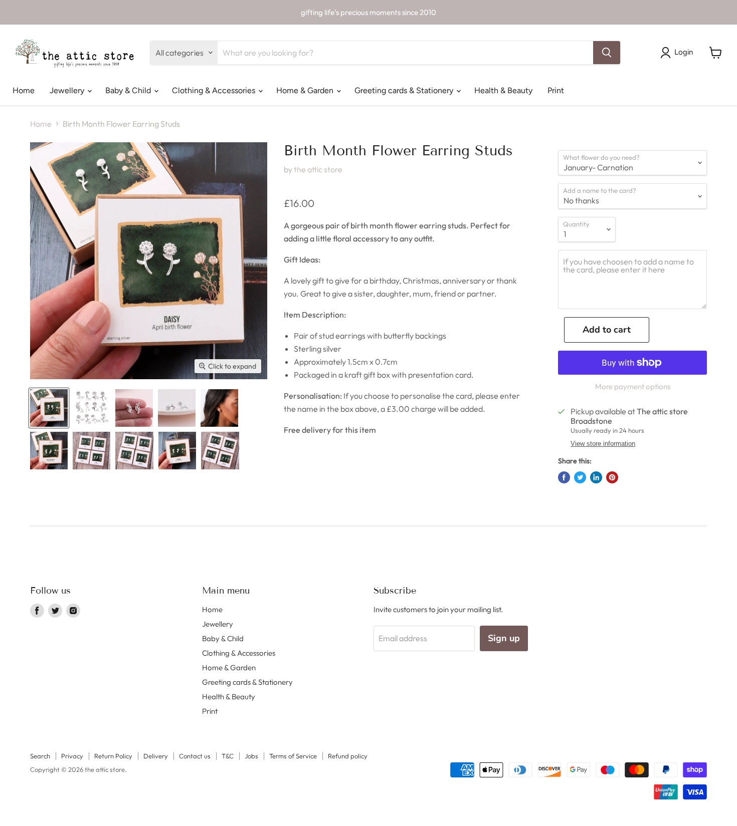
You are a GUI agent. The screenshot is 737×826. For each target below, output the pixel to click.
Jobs (251, 756)
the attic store (318, 169)
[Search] (606, 52)
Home (24, 90)
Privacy (72, 756)
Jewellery (68, 90)
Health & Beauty (503, 90)
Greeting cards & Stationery (404, 90)
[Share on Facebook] (564, 477)
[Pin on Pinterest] (612, 477)
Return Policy (113, 756)
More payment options (632, 386)
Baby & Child (129, 90)
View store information (603, 443)
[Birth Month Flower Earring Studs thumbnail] (49, 408)
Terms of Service (293, 756)
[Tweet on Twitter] (580, 477)
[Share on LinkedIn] (596, 477)
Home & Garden (305, 90)
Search (40, 756)
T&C (228, 756)
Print (555, 90)
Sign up (504, 638)
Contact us (195, 756)
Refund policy (347, 756)
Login (683, 52)
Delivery (155, 756)
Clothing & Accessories (214, 90)
